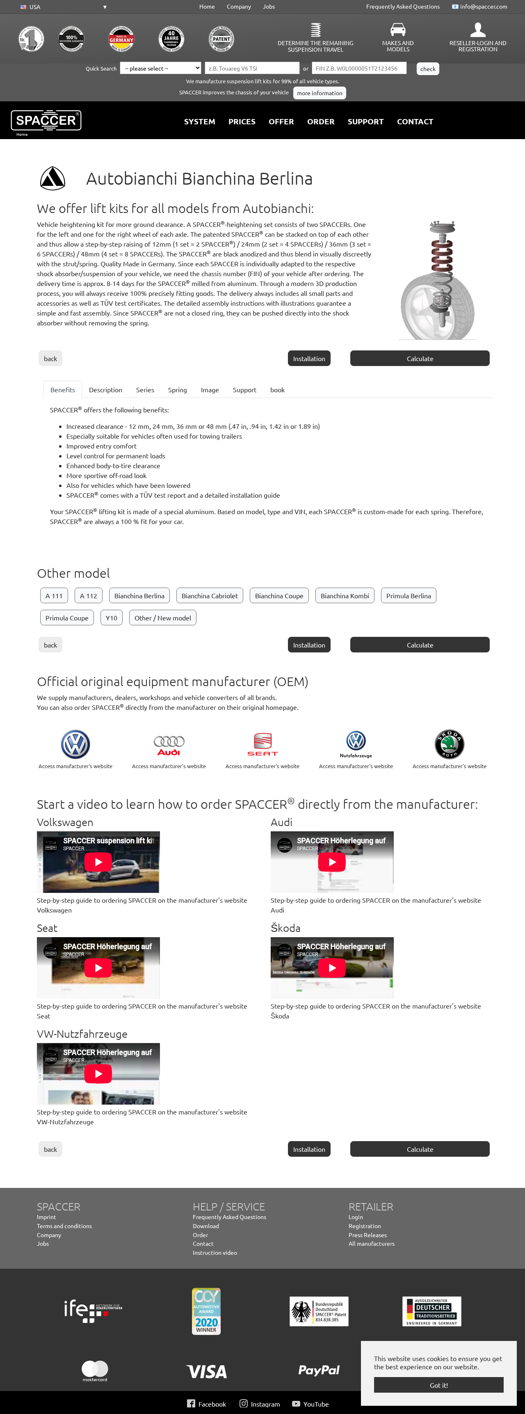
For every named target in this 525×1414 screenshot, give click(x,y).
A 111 (54, 595)
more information (319, 93)
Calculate (420, 358)
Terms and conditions (64, 1225)
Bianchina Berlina (139, 595)
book (277, 389)
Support (244, 389)
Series (145, 389)
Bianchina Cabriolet (210, 595)
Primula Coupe (67, 617)
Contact (203, 1243)
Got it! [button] (439, 1385)
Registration (365, 1225)
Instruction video (215, 1252)
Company (239, 6)
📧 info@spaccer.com (479, 6)
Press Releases (368, 1234)
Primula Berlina (408, 595)
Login (356, 1216)
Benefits (62, 389)
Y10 (111, 617)
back (50, 358)
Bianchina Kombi (345, 595)
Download (206, 1225)
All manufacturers (372, 1243)
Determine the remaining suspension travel (315, 46)
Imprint (46, 1216)
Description (105, 389)
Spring (177, 389)
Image (210, 389)
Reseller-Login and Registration (478, 46)
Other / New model (163, 617)
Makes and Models (398, 46)
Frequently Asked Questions (403, 6)
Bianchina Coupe (279, 595)
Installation (309, 358)
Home (207, 6)
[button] (63, 7)
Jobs (269, 6)
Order (200, 1234)
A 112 (88, 595)
